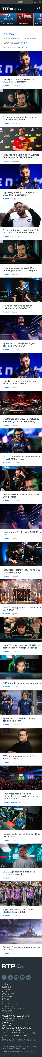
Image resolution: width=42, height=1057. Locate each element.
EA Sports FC (10, 47)
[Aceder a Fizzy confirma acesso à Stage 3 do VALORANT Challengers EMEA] (21, 214)
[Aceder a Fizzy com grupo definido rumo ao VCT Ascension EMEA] (21, 101)
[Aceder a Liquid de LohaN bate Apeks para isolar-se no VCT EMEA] (21, 365)
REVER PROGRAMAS (10, 1004)
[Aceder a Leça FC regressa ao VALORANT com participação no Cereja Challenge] (21, 629)
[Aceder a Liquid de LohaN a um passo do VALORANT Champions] (21, 63)
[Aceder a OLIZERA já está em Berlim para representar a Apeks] (21, 856)
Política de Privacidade (10, 1046)
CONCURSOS (7, 1006)
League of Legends (13, 43)
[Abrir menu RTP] (21, 2)
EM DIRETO (6, 1001)
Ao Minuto (16, 38)
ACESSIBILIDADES (9, 1021)
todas (7, 38)
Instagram (16, 977)
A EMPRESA (6, 1025)
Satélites (6, 1023)
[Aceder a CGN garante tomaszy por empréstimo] (21, 667)
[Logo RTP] (13, 966)
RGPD (4, 1038)
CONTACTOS (7, 1013)
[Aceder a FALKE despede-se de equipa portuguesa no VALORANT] (21, 290)
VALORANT (22, 47)
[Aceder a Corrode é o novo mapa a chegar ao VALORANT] (21, 931)
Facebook (4, 977)
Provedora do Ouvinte (12, 1018)
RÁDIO (4, 992)
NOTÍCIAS (5, 984)
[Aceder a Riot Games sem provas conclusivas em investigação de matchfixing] (21, 403)
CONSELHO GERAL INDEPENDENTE (16, 1028)
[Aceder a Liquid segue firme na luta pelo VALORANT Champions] (21, 176)
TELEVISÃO (6, 989)
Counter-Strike (30, 38)
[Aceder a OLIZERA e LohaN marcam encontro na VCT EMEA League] (21, 440)
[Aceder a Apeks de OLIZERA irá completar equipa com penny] (21, 702)
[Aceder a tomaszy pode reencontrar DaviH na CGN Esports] (21, 818)
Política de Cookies (27, 1046)
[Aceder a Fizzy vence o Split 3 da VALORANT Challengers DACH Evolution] (21, 139)
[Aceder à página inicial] (13, 8)
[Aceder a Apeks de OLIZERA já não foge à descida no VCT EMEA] (21, 327)
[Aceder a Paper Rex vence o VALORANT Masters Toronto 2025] (21, 893)
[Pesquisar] (39, 10)
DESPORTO (6, 987)
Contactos (7, 1011)
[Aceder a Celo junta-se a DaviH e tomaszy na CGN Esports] (21, 478)
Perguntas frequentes (13, 1009)
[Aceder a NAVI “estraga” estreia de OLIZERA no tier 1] (21, 516)
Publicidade (22, 1048)
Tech (25, 43)
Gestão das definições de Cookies (18, 1040)
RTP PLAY (6, 999)
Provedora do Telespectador (16, 1016)
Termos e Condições (9, 1048)
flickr (28, 977)
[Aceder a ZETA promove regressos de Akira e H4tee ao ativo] (21, 740)
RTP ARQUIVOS (8, 994)
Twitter (10, 977)
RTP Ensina (7, 997)
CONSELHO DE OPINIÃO (12, 1030)
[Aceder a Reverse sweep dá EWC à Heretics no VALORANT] (21, 591)
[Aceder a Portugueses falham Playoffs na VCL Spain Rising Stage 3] (21, 554)
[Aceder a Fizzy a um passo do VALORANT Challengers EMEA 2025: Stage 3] (21, 252)
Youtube (22, 977)
